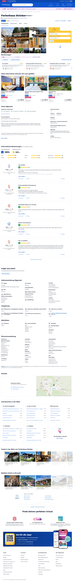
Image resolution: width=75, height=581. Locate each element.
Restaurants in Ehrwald (55, 420)
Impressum (40, 574)
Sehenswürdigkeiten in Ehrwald (9, 420)
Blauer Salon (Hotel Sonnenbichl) (9, 435)
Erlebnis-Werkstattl (30, 435)
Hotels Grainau (27, 497)
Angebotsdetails (9, 367)
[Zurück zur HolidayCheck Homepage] (6, 5)
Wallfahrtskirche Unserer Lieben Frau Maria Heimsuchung (11, 411)
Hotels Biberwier (48, 496)
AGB (39, 565)
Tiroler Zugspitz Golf (31, 411)
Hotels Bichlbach (48, 497)
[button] (15, 37)
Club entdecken (59, 8)
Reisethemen (58, 563)
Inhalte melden (6, 574)
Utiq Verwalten (41, 563)
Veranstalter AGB (41, 555)
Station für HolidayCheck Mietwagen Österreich (59, 314)
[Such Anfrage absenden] (31, 4)
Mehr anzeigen (4, 138)
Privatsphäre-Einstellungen (43, 561)
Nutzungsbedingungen (43, 557)
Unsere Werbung (59, 557)
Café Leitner (52, 417)
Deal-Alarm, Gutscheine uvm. (9, 561)
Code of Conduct (24, 561)
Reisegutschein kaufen (7, 565)
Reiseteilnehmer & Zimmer (54, 36)
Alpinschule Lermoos (31, 415)
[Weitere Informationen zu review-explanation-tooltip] (17, 20)
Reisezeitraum (52, 32)
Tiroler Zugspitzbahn (31, 413)
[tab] (54, 29)
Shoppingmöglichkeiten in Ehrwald (34, 440)
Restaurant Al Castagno (55, 415)
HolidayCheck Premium (8, 567)
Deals (3, 1)
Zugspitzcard (29, 437)
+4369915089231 (15, 389)
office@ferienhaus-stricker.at (18, 387)
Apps (4, 569)
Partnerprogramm (24, 559)
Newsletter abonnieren (7, 563)
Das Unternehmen (59, 555)
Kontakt (61, 1)
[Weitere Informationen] (17, 99)
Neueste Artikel (59, 565)
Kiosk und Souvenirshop (31, 428)
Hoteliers (22, 555)
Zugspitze (5, 413)
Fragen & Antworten (7, 559)
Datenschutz (40, 559)
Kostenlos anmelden (67, 8)
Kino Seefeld (5, 437)
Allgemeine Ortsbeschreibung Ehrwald (11, 408)
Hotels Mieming (27, 499)
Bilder (20, 23)
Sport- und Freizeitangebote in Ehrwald (35, 420)
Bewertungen (13, 23)
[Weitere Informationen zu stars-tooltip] (32, 15)
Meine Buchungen (7, 555)
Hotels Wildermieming (49, 499)
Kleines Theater (6, 433)
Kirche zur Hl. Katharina (7, 415)
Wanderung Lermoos (7, 417)
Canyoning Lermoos (31, 417)
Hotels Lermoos (27, 496)
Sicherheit (40, 572)
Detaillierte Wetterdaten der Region (38, 506)
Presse (57, 559)
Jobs (57, 561)
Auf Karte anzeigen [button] (23, 18)
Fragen (25, 23)
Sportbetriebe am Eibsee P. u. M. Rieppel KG (11, 428)
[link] (51, 4)
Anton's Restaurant (54, 413)
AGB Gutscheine (41, 567)
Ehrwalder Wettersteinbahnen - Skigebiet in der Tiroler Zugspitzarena (35, 408)
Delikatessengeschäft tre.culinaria (33, 433)
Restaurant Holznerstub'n (55, 411)
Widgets (22, 557)
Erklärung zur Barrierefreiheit (44, 569)
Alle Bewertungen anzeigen (36, 259)
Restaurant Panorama (54, 408)
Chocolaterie (29, 430)
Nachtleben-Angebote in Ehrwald (9, 440)
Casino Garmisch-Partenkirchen (9, 430)
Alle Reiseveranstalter (7, 572)
